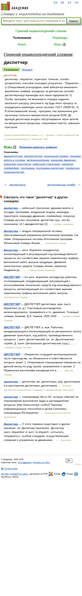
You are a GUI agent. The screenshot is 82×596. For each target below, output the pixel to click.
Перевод (27, 69)
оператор (67, 164)
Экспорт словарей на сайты (14, 474)
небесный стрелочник (46, 164)
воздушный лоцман (56, 156)
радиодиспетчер (14, 172)
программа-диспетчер (50, 168)
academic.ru (14, 6)
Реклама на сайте (41, 462)
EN (55, 3)
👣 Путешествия (9, 468)
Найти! (73, 21)
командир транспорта (17, 164)
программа (28, 168)
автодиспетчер (33, 156)
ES (69, 3)
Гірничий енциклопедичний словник (41, 31)
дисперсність (18, 184)
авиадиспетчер (13, 156)
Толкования (22, 37)
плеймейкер (11, 168)
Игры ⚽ (60, 44)
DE (62, 3)
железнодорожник (38, 160)
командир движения (63, 160)
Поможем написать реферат (38, 147)
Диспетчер (11, 231)
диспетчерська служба (61, 184)
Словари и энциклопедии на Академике (32, 14)
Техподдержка (24, 462)
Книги (22, 44)
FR (76, 3)
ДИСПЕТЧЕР (12, 277)
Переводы (60, 37)
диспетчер (11, 208)
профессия (72, 168)
